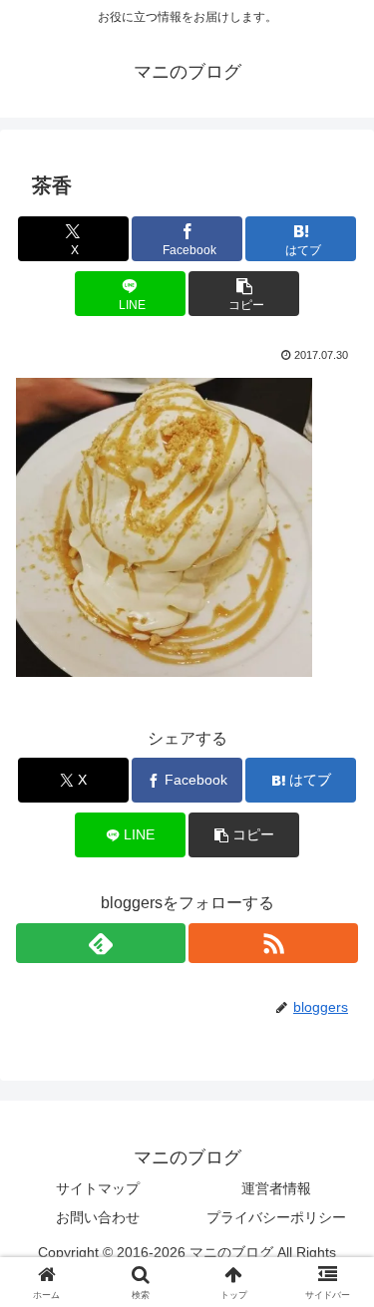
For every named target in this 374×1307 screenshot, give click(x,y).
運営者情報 (276, 1188)
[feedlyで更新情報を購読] (101, 943)
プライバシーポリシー (276, 1217)
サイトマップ (98, 1188)
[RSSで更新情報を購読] (273, 943)
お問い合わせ (98, 1217)
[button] (243, 293)
